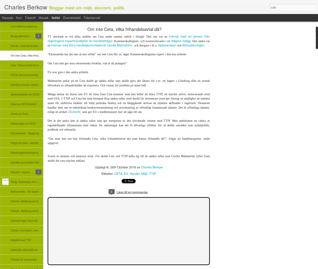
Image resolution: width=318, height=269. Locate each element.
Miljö (144, 173)
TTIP (152, 173)
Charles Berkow (152, 167)
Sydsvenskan (167, 45)
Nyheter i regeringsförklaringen (29, 172)
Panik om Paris (19, 114)
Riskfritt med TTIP (21, 240)
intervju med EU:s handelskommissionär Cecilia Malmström (91, 45)
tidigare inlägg (181, 41)
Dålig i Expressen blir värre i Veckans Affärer (37, 182)
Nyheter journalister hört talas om (30, 162)
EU (126, 173)
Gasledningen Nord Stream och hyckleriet (35, 220)
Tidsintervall (92, 18)
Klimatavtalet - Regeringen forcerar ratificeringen (39, 133)
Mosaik (43, 18)
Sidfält (55, 18)
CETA (118, 173)
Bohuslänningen (193, 45)
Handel (135, 173)
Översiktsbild (71, 18)
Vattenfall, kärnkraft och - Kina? (29, 250)
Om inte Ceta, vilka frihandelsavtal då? (33, 55)
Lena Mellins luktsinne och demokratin (33, 26)
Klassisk (7, 18)
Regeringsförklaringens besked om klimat (35, 152)
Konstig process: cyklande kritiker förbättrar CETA (39, 84)
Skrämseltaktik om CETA (25, 94)
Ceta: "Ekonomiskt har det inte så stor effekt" (36, 65)
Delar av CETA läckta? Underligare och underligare (41, 104)
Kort (19, 18)
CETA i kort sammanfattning (27, 75)
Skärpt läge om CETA (23, 123)
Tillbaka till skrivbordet (24, 259)
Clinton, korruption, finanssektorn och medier (37, 230)
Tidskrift (30, 18)
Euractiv (74, 111)
